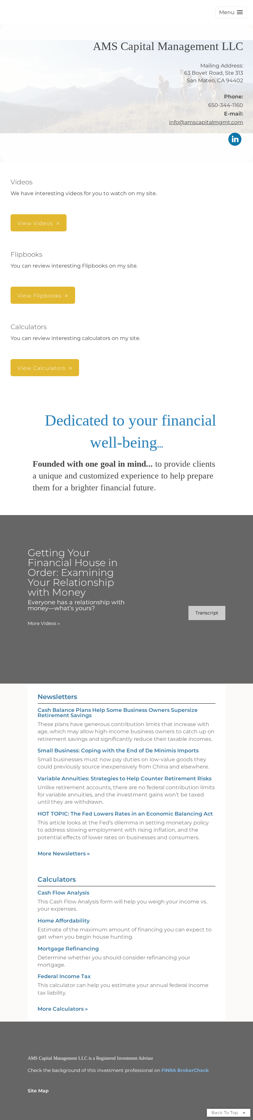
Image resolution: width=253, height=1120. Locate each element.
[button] (230, 12)
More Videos (44, 623)
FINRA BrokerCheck (185, 1070)
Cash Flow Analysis (63, 893)
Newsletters (57, 697)
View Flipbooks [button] (39, 296)
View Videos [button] (35, 223)
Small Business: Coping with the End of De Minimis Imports (118, 750)
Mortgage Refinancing (68, 949)
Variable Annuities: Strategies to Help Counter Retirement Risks (124, 778)
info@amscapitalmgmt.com (206, 122)
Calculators (57, 879)
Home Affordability (64, 921)
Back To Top (225, 1112)
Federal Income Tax (64, 976)
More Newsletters (64, 853)
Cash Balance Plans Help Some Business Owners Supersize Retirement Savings (118, 712)
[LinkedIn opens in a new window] (234, 140)
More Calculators (63, 1009)
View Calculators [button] (41, 368)
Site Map (38, 1091)
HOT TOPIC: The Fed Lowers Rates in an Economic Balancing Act (125, 814)
